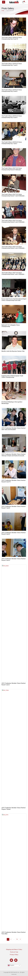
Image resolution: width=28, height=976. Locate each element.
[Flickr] (15, 960)
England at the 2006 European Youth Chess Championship (12, 376)
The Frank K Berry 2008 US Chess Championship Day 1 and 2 (12, 142)
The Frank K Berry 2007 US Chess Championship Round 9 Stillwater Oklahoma (12, 169)
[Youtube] (11, 960)
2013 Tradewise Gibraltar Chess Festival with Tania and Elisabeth (13, 428)
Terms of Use (14, 952)
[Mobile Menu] (3, 2)
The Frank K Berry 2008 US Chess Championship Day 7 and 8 (12, 64)
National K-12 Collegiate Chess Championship (11, 325)
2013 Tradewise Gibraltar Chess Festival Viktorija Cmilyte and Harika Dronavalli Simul (13, 455)
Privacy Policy (14, 954)
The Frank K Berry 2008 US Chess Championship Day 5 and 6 (12, 90)
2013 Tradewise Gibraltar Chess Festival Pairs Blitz (13, 932)
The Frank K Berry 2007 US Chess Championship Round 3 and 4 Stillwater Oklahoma (13, 248)
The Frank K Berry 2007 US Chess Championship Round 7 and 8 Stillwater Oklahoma (13, 196)
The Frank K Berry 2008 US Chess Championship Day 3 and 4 (12, 116)
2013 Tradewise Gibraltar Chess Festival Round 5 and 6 (13, 533)
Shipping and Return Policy (14, 949)
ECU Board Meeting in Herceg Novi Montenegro (12, 402)
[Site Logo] (14, 2)
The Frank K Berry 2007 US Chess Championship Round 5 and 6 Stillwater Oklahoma (13, 222)
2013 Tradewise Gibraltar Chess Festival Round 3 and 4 (13, 559)
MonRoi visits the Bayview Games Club (13, 351)
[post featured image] (14, 26)
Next (20, 939)
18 (17, 939)
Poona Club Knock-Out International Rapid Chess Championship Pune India (14, 299)
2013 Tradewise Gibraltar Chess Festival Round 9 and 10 (13, 481)
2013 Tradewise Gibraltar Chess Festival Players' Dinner (13, 808)
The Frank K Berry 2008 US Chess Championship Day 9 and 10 (12, 38)
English (12, 965)
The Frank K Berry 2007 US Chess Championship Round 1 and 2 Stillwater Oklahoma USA (13, 274)
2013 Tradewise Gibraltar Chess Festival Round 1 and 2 (13, 683)
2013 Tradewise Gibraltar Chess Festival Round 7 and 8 (13, 507)
